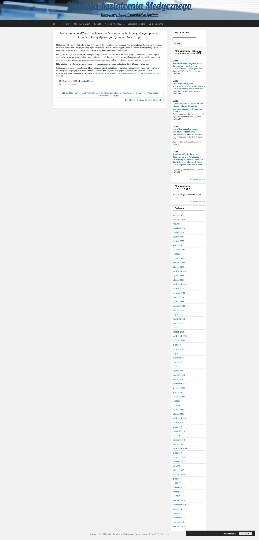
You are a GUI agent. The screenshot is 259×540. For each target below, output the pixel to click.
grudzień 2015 (179, 526)
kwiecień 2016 (179, 517)
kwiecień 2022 (179, 318)
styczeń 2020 (178, 409)
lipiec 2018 (177, 452)
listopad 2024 (178, 267)
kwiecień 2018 (179, 461)
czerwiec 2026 (179, 219)
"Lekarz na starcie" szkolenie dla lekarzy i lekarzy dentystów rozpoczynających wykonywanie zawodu (188, 107)
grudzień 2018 (179, 439)
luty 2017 (176, 496)
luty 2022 (176, 327)
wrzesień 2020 (179, 388)
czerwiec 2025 (179, 249)
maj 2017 (176, 483)
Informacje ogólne (70, 84)
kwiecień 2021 (179, 357)
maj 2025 (176, 254)
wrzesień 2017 (179, 474)
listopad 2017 (178, 470)
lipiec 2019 (177, 426)
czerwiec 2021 (179, 349)
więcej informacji (230, 533)
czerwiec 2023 (179, 292)
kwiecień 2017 (179, 487)
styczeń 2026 (178, 236)
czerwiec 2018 (179, 457)
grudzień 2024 (179, 262)
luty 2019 (176, 435)
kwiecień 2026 (179, 228)
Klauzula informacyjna (114, 23)
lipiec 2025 (177, 245)
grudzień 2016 (179, 500)
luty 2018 (176, 465)
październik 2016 (180, 504)
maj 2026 (176, 223)
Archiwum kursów (197, 179)
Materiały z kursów (82, 23)
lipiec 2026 (177, 215)
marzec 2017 (178, 491)
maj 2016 (176, 513)
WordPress (150, 534)
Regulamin (65, 23)
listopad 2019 (178, 413)
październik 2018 (180, 448)
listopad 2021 (178, 331)
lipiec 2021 (177, 344)
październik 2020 (180, 383)
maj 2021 (176, 353)
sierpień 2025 (178, 241)
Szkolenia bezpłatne (136, 23)
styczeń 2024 (178, 275)
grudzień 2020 (179, 375)
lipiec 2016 (177, 509)
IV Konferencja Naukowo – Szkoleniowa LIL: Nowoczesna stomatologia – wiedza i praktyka (188, 157)
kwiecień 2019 (179, 431)
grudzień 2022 (179, 305)
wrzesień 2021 (179, 340)
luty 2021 (176, 366)
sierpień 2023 (178, 288)
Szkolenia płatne (156, 23)
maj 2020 (176, 401)
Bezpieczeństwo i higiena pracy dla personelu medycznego (187, 64)
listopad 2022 (178, 310)
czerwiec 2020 (179, 396)
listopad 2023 (178, 280)
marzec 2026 (178, 232)
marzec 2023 (178, 297)
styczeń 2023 (178, 301)
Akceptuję (245, 533)
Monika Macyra (87, 81)
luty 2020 (176, 405)
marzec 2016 (178, 522)
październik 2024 (180, 271)
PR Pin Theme (163, 534)
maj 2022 (176, 314)
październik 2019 (180, 418)
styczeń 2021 (178, 370)
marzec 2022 (178, 323)
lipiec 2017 (177, 478)
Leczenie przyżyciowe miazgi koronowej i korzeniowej (186, 130)
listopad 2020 (178, 379)
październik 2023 (180, 284)
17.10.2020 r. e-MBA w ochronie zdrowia (142, 99)
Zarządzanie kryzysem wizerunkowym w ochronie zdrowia (189, 85)
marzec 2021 (178, 362)
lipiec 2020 (177, 392)
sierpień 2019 (178, 422)
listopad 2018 (178, 444)
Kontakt (97, 23)
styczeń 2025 (178, 258)
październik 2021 (180, 336)
